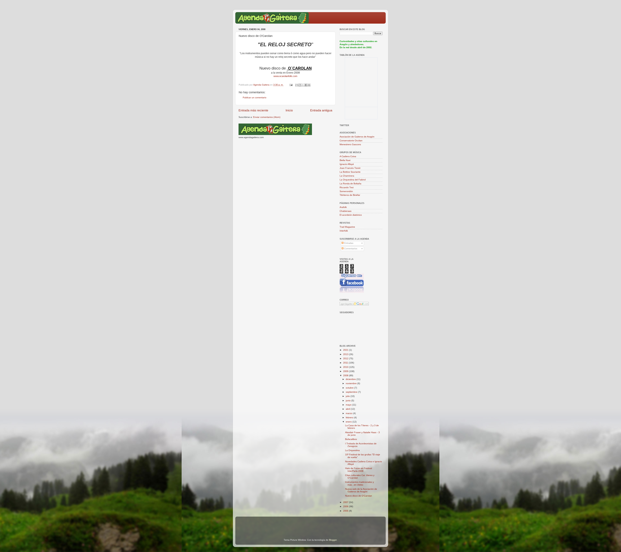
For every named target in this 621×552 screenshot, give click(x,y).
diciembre (351, 379)
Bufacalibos (351, 439)
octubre (350, 388)
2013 (346, 354)
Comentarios (350, 248)
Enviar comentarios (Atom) (266, 117)
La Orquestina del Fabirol (353, 180)
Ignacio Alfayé (347, 164)
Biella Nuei (345, 160)
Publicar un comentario (254, 97)
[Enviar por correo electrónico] (296, 85)
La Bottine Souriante (350, 172)
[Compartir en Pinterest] (309, 85)
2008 (346, 375)
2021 (346, 350)
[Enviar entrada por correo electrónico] (291, 85)
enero (349, 422)
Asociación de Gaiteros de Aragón (357, 136)
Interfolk (344, 231)
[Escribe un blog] (299, 85)
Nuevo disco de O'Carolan (358, 496)
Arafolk (343, 207)
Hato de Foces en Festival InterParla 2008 (358, 469)
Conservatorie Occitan (351, 140)
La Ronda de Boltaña (350, 183)
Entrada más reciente (253, 110)
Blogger (333, 540)
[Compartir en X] (303, 85)
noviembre (351, 383)
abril (348, 409)
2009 (346, 371)
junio (348, 400)
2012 (346, 358)
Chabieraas (345, 211)
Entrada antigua (321, 110)
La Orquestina (352, 450)
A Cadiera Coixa (348, 156)
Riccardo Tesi (347, 187)
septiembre (352, 392)
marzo (349, 413)
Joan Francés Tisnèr (350, 168)
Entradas (348, 243)
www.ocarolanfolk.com (285, 76)
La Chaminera (347, 176)
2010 (346, 367)
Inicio (289, 110)
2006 (346, 506)
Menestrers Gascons (350, 144)
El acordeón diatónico (351, 215)
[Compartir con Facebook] (306, 85)
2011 (346, 363)
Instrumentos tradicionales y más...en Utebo (359, 483)
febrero (350, 417)
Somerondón (346, 191)
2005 (346, 511)
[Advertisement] (276, 523)
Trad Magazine (347, 227)
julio (348, 396)
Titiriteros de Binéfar (350, 195)
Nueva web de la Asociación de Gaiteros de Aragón (361, 490)
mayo (349, 405)
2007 (346, 502)
